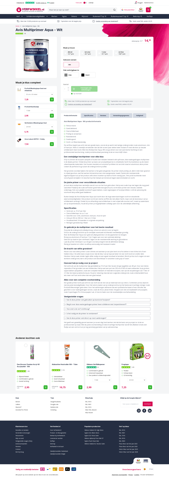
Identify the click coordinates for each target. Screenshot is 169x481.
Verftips (150, 16)
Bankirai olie (54, 407)
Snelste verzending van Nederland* (107, 21)
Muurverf (18, 407)
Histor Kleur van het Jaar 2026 (128, 452)
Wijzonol (85, 16)
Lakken (18, 404)
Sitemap (52, 444)
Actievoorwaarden (21, 444)
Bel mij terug (20, 452)
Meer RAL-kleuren (91, 410)
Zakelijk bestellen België (57, 454)
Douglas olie (54, 404)
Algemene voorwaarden (119, 475)
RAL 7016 (122, 435)
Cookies (136, 475)
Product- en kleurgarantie (58, 433)
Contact (18, 449)
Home (17, 26)
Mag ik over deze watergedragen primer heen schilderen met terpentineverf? (96, 304)
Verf (18, 16)
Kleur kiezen (89, 412)
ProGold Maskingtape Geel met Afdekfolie (35, 89)
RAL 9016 (88, 407)
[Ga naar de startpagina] (30, 10)
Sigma (64, 16)
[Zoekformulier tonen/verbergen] (114, 10)
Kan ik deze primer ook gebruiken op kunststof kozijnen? (88, 300)
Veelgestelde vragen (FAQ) (24, 441)
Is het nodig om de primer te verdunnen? (82, 313)
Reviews (18, 446)
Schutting (53, 410)
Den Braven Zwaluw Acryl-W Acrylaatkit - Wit (28, 365)
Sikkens (74, 16)
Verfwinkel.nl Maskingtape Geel (36, 123)
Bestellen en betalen (22, 430)
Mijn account (20, 438)
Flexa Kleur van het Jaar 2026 (128, 446)
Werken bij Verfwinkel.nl (57, 435)
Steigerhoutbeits (55, 402)
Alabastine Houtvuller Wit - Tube (64, 364)
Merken (54, 16)
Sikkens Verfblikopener (96, 364)
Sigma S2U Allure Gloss (91, 433)
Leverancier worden (56, 438)
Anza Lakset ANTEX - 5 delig (34, 139)
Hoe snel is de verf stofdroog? (78, 309)
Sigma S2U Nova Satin (91, 435)
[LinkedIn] (150, 411)
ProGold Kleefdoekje (32, 107)
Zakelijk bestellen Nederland (59, 451)
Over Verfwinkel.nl (55, 430)
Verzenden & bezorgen (23, 433)
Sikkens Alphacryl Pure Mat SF (93, 438)
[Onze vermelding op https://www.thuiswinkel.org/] (139, 461)
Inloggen (140, 3)
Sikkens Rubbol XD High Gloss (93, 430)
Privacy (130, 475)
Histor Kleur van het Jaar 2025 (128, 449)
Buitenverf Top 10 (99, 16)
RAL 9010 (88, 402)
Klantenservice (148, 3)
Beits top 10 (137, 16)
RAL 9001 (88, 404)
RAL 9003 (122, 441)
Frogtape (125, 364)
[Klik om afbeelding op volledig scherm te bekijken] (36, 57)
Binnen (18, 402)
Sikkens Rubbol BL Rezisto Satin (94, 444)
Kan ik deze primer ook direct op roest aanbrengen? (86, 318)
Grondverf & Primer (22, 410)
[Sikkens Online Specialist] (146, 461)
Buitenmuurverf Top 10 (119, 16)
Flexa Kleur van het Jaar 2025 (128, 444)
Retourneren (19, 435)
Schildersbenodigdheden (36, 16)
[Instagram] (139, 411)
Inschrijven (147, 404)
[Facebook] (144, 411)
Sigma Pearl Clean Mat (91, 441)
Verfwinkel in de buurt (57, 446)
